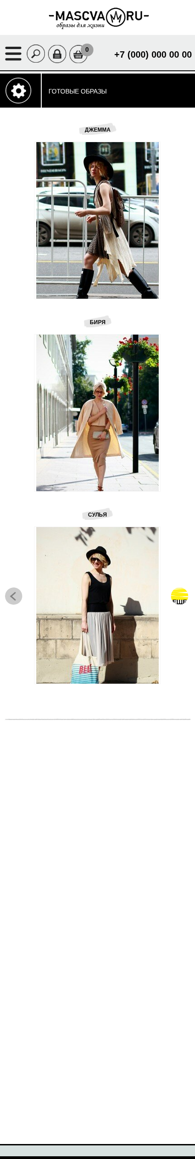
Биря (98, 322)
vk (48, 155)
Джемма (98, 130)
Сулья (97, 515)
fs (48, 175)
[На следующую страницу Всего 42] (179, 596)
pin (48, 194)
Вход (60, 48)
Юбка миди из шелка (107, 766)
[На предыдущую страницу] (13, 596)
